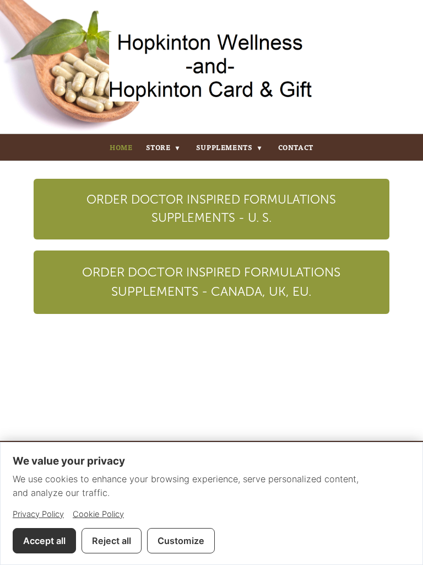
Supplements (229, 147)
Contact (295, 147)
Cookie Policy (98, 514)
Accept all (44, 540)
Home (121, 147)
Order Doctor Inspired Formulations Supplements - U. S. (211, 209)
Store (163, 147)
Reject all (111, 540)
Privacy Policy (38, 514)
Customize (181, 540)
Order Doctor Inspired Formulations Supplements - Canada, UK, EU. (211, 282)
